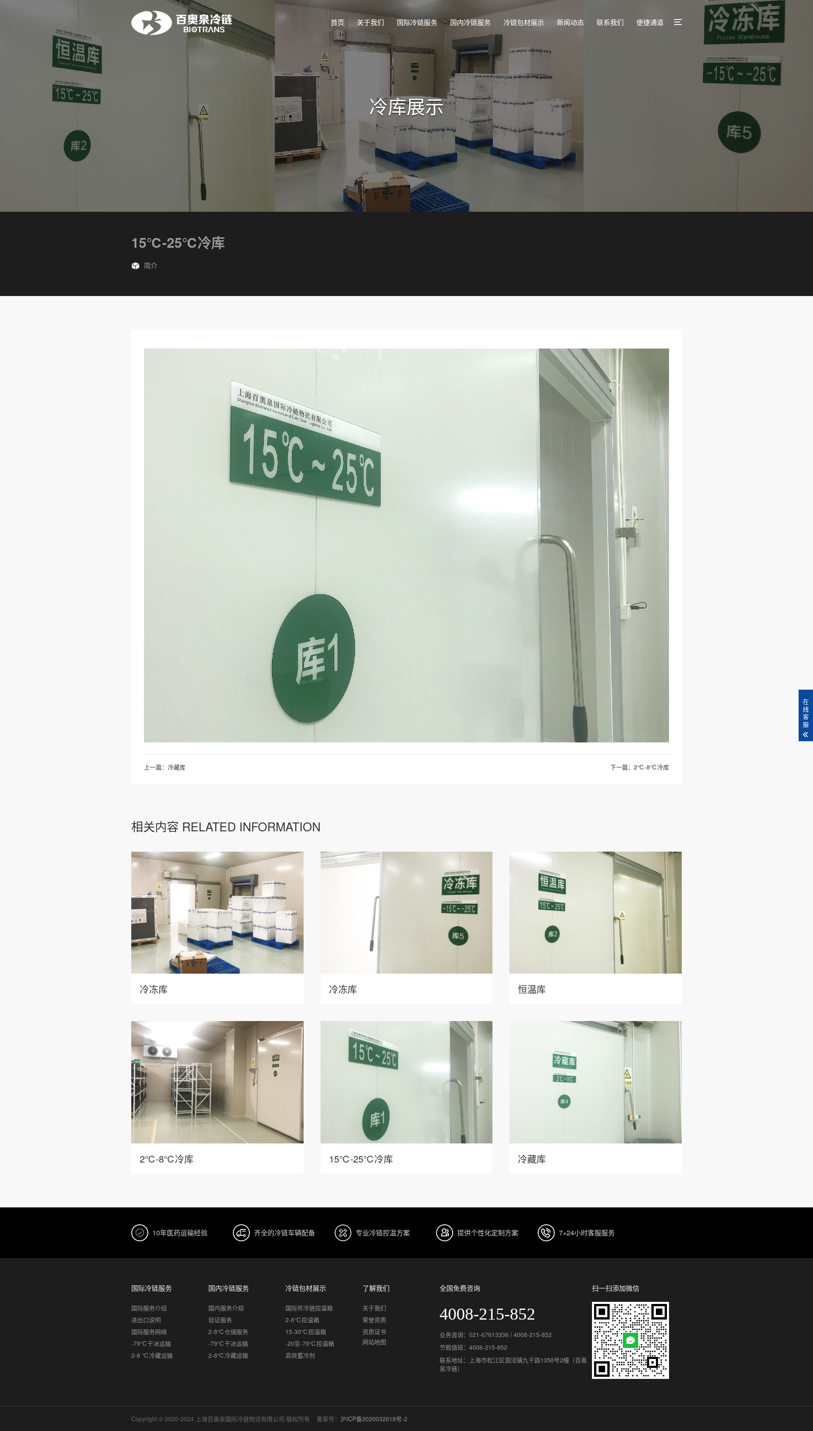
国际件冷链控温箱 (309, 1308)
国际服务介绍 (149, 1308)
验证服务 (220, 1319)
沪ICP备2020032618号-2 (373, 1418)
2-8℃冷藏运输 (228, 1355)
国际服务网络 (149, 1331)
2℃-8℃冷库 (651, 767)
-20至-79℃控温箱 (309, 1343)
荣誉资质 (374, 1319)
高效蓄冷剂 (300, 1355)
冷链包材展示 (523, 22)
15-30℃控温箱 (305, 1331)
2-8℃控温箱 (302, 1319)
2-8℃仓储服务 (228, 1331)
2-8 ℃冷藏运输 (152, 1355)
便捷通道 (650, 22)
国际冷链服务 (417, 22)
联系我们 (610, 22)
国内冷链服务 (470, 22)
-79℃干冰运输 (151, 1343)
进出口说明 (146, 1319)
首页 (337, 22)
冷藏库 (176, 767)
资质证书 (374, 1331)
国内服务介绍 (226, 1308)
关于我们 (370, 22)
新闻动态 (570, 22)
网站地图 (374, 1341)
